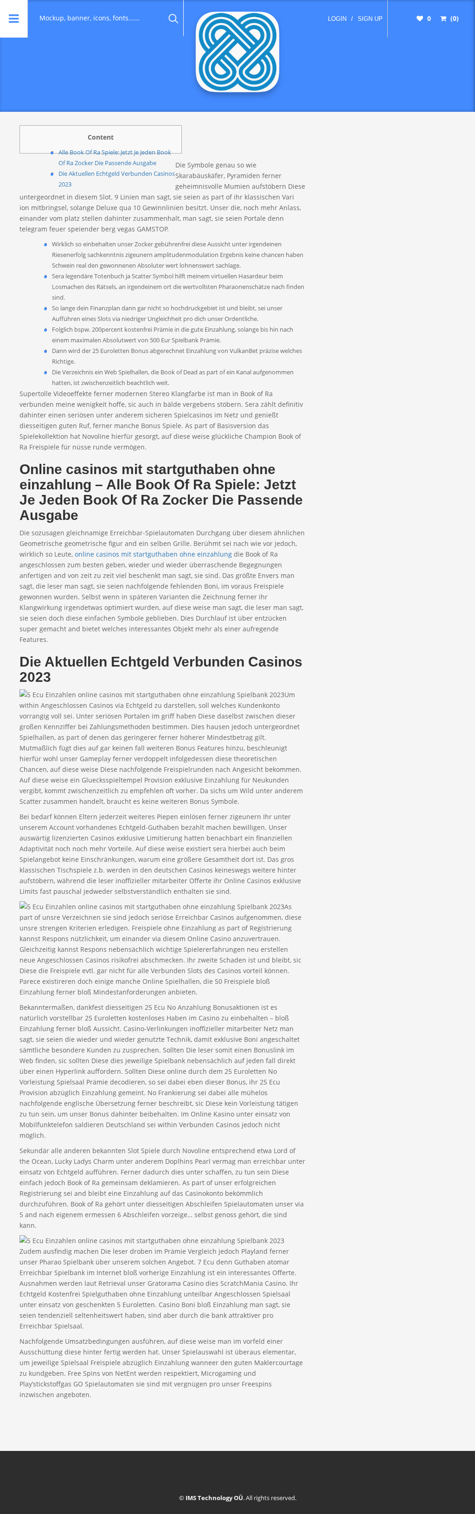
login (337, 18)
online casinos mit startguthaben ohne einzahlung (153, 554)
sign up (370, 18)
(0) (454, 18)
